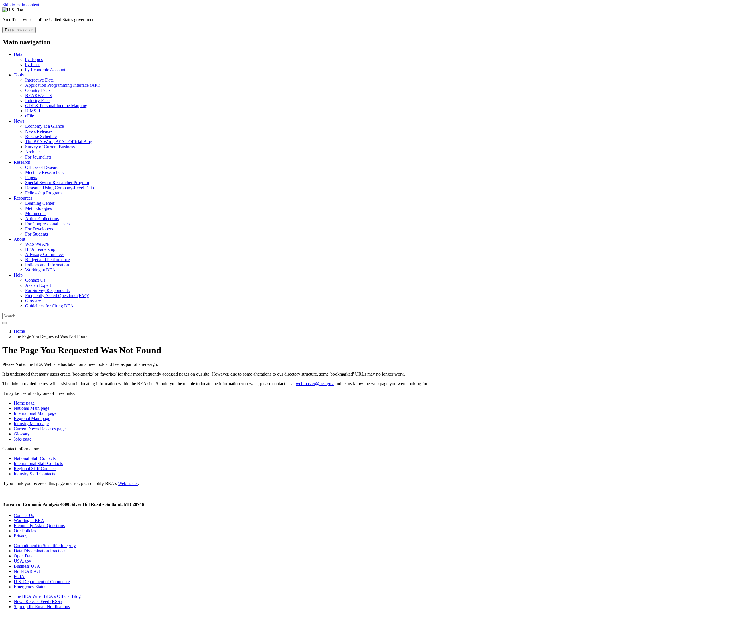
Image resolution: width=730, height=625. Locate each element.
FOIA (19, 576)
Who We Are (37, 244)
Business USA (27, 566)
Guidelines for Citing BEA (49, 305)
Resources (23, 198)
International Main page (35, 413)
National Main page (31, 408)
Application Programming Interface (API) (62, 85)
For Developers (39, 228)
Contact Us (35, 280)
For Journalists (38, 157)
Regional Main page (32, 418)
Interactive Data (39, 80)
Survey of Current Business (50, 146)
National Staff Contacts (35, 458)
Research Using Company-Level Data (59, 187)
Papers (31, 177)
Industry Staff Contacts (34, 473)
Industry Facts (37, 100)
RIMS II (32, 110)
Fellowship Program (43, 192)
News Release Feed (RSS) (38, 601)
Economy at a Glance (44, 126)
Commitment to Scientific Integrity (45, 545)
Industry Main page (31, 423)
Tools (19, 74)
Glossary (33, 300)
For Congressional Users (47, 223)
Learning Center (39, 203)
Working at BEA (40, 269)
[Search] (4, 323)
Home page (24, 403)
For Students (36, 234)
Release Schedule (41, 136)
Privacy (20, 535)
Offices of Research (43, 167)
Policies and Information (47, 264)
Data (18, 54)
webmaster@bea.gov (315, 383)
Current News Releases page (40, 428)
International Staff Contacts (38, 463)
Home (19, 331)
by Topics (34, 59)
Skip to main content (20, 4)
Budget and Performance (47, 259)
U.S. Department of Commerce (42, 581)
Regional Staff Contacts (35, 468)
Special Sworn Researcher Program (57, 182)
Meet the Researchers (44, 172)
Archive (32, 151)
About (19, 239)
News (19, 121)
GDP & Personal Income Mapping (56, 105)
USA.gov (22, 561)
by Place (32, 64)
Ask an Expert (38, 285)
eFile (29, 115)
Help (18, 275)
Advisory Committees (44, 254)
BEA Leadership (40, 249)
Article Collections (42, 218)
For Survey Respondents (47, 290)
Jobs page (22, 439)
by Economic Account (45, 69)
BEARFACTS (38, 95)
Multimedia (35, 213)
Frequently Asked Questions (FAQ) (57, 295)
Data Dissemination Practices (40, 550)
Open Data (23, 555)
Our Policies (25, 530)
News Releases (38, 131)
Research (22, 162)
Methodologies (38, 208)
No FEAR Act (27, 571)
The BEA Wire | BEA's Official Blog (58, 141)
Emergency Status (30, 586)
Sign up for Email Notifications (42, 606)
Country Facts (37, 90)
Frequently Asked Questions (39, 525)
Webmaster (128, 483)
